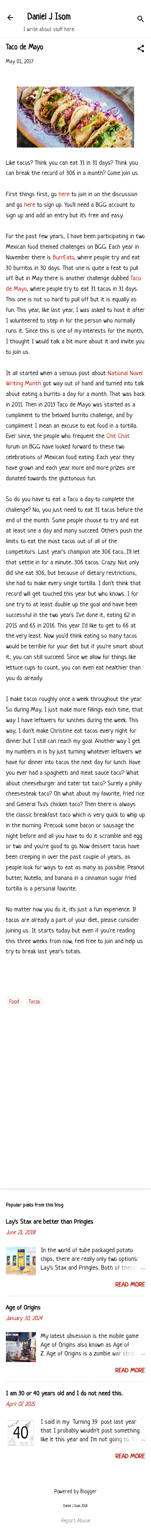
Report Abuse (75, 1521)
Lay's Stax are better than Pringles (49, 1221)
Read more (130, 1284)
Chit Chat (118, 436)
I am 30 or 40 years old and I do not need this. (64, 1393)
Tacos (34, 1002)
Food (14, 1002)
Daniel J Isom (49, 17)
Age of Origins (23, 1307)
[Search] (140, 20)
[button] (140, 49)
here (64, 194)
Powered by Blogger (75, 1492)
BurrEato (63, 257)
